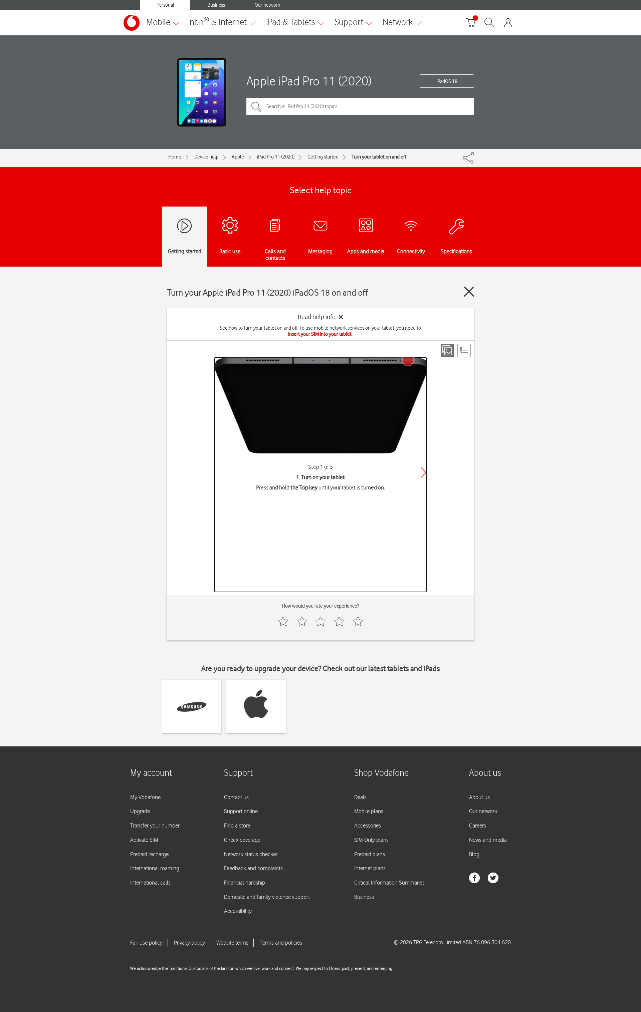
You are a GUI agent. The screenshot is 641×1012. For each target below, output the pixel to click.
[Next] (423, 472)
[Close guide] (469, 292)
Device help (206, 157)
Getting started (323, 157)
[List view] (464, 350)
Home (174, 157)
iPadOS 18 (446, 81)
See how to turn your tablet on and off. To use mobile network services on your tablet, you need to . (320, 331)
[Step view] (447, 350)
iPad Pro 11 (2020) (275, 157)
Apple (238, 157)
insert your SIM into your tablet (320, 334)
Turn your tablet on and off (379, 157)
